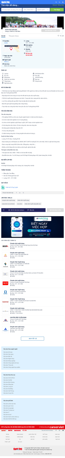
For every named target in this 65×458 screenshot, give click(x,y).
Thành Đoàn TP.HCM (37, 452)
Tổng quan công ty (14, 36)
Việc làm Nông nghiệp (9, 360)
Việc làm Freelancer (8, 410)
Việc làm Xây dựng (8, 354)
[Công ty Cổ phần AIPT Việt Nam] (5, 320)
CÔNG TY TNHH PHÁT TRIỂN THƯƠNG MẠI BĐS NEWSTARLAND (26, 310)
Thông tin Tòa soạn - (28, 452)
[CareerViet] (56, 427)
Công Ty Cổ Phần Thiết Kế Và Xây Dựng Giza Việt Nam (24, 245)
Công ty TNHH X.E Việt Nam (12, 31)
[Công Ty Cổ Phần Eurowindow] (5, 292)
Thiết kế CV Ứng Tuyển (12, 187)
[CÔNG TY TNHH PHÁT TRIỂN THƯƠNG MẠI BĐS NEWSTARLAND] (5, 311)
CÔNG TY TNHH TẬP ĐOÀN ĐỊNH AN (19, 254)
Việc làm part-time (8, 406)
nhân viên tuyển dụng (23, 200)
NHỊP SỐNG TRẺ (32, 434)
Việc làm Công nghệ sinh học (11, 363)
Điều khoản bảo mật (28, 453)
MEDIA (7, 434)
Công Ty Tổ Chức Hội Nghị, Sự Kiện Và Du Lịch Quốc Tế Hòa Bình (26, 273)
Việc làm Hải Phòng (8, 391)
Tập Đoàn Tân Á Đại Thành (17, 328)
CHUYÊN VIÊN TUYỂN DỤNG (18, 317)
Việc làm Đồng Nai (8, 384)
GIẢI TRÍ (32, 439)
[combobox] (11, 9)
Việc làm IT (6, 412)
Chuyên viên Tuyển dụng (17, 289)
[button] (59, 2)
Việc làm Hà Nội (7, 380)
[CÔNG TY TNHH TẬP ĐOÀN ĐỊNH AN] (5, 255)
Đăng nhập (61, 5)
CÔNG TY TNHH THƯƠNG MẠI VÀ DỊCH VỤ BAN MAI (23, 300)
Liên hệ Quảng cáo (18, 453)
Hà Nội (6, 43)
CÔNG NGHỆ (20, 436)
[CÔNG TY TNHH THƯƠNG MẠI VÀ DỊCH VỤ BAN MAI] (5, 302)
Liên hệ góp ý (37, 453)
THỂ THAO (45, 434)
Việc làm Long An (8, 386)
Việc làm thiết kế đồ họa (9, 419)
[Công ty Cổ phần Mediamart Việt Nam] (5, 283)
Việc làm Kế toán (7, 352)
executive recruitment (8, 204)
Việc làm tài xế (7, 414)
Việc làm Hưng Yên (8, 393)
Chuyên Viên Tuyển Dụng (17, 262)
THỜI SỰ (7, 436)
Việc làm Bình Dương (8, 382)
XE (20, 439)
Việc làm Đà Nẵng (8, 388)
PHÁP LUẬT (7, 441)
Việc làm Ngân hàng (8, 358)
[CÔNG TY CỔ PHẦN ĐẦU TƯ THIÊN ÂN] (5, 265)
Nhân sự (6, 61)
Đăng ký (55, 5)
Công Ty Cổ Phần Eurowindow (18, 291)
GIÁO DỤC (57, 434)
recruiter (19, 204)
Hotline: (46, 453)
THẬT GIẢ (57, 439)
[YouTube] (63, 430)
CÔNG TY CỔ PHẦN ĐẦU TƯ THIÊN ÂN (19, 263)
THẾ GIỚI (8, 439)
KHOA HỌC (44, 436)
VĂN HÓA (32, 436)
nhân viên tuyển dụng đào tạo (33, 204)
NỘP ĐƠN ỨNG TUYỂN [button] (50, 30)
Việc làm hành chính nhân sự (11, 416)
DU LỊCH (20, 441)
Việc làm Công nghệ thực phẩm (11, 367)
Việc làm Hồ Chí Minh (9, 378)
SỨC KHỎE (44, 439)
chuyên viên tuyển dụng (8, 200)
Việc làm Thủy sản (8, 365)
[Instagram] (59, 430)
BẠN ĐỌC (57, 436)
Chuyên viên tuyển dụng (17, 243)
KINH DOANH (20, 434)
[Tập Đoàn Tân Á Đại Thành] (5, 329)
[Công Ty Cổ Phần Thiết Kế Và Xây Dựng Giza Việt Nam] (5, 246)
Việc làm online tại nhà (9, 403)
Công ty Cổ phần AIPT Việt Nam (18, 319)
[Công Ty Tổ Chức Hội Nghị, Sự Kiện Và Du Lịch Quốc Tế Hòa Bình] (5, 274)
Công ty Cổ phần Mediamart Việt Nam (20, 282)
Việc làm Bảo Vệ (7, 356)
